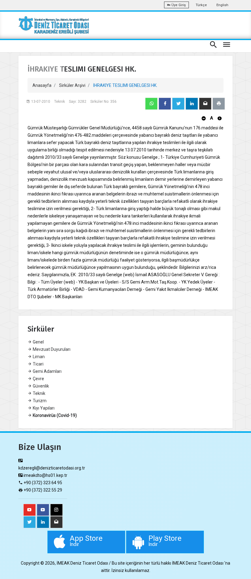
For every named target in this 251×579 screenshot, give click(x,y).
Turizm (39, 400)
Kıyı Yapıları (43, 408)
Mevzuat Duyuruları (51, 349)
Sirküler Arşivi (72, 85)
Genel (38, 342)
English (222, 5)
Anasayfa (41, 85)
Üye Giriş (178, 5)
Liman (38, 356)
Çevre (38, 378)
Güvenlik (40, 386)
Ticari (37, 364)
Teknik (38, 393)
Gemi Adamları (47, 371)
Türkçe (201, 5)
